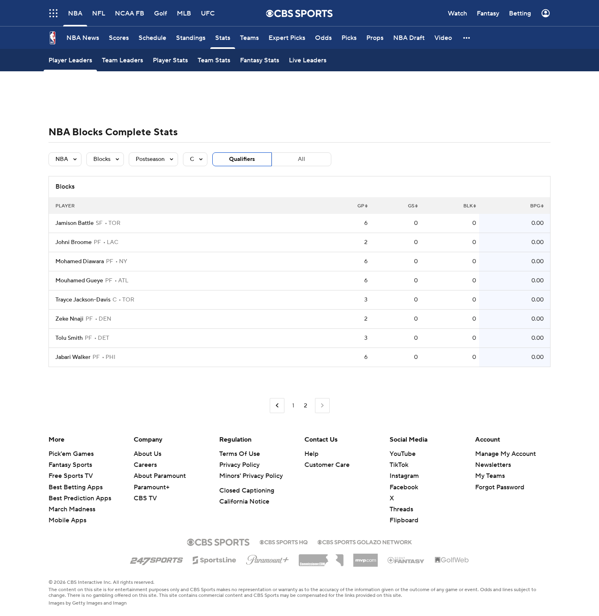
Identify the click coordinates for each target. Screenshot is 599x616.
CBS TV (145, 498)
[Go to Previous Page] (277, 405)
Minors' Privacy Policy (251, 476)
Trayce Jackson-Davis (82, 300)
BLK (468, 206)
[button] (467, 37)
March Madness (71, 509)
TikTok (399, 465)
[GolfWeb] (452, 560)
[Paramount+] (267, 558)
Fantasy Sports (70, 465)
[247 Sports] (156, 558)
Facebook (404, 487)
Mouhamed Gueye (79, 280)
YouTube (403, 454)
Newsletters (493, 465)
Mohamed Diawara (79, 261)
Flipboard (404, 520)
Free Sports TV (70, 476)
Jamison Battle (74, 223)
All (301, 159)
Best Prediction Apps (79, 498)
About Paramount (160, 476)
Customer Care (327, 465)
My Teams (490, 476)
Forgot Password (499, 487)
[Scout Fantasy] (406, 560)
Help (311, 454)
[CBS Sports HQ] (284, 541)
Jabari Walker (72, 357)
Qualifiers (242, 159)
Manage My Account (505, 454)
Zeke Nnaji (69, 319)
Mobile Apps (67, 520)
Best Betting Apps (75, 487)
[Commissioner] (321, 557)
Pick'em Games (71, 454)
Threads (401, 509)
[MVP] (365, 557)
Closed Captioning (246, 490)
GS (411, 206)
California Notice (244, 501)
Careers (145, 465)
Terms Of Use (239, 454)
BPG (535, 206)
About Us (147, 454)
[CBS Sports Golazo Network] (364, 541)
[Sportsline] (214, 559)
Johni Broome (73, 242)
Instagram (404, 476)
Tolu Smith (69, 338)
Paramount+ (152, 487)
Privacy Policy (239, 465)
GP (360, 206)
